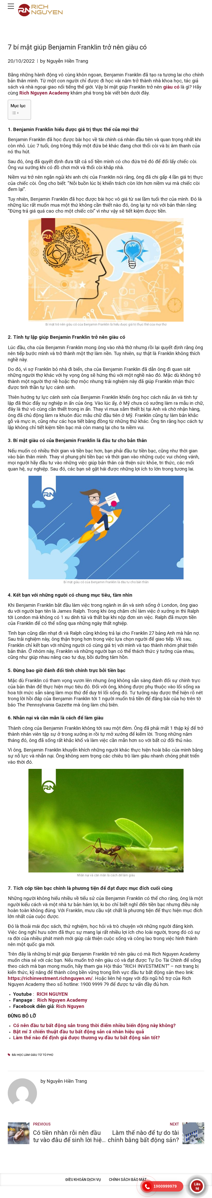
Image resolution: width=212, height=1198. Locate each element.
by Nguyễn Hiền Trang (64, 61)
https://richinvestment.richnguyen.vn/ (50, 978)
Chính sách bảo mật (128, 1180)
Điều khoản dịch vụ (83, 1180)
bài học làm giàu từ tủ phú (32, 1055)
